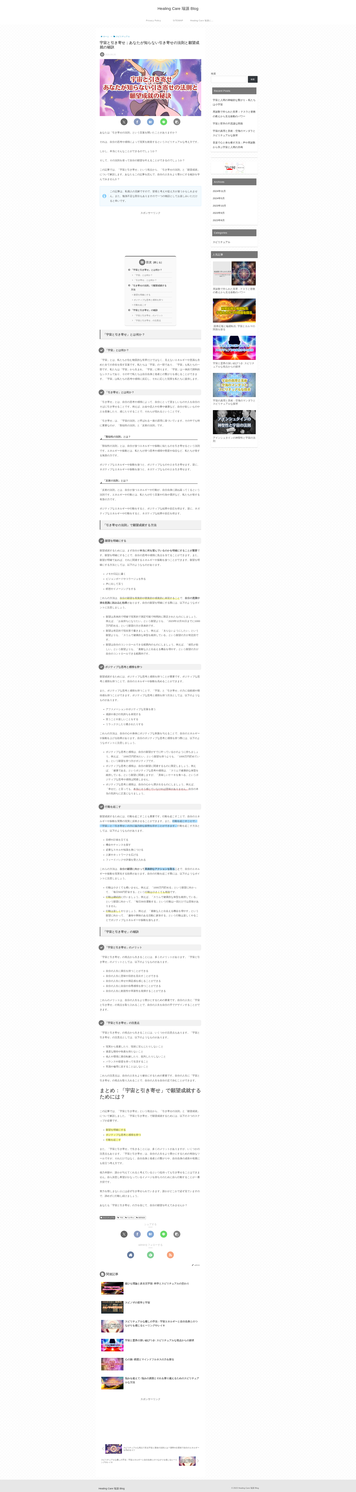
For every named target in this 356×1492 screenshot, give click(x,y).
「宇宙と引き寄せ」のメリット (148, 315)
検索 (213, 73)
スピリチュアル (108, 1218)
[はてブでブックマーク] (150, 121)
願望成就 (141, 1218)
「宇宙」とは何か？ (143, 275)
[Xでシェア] (124, 121)
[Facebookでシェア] (137, 121)
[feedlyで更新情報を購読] (150, 1254)
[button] (176, 121)
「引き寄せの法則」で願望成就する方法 (149, 287)
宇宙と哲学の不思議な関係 (228, 123)
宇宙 (121, 1218)
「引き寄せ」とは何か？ (145, 280)
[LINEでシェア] (163, 121)
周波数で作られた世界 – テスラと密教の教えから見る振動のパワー (234, 114)
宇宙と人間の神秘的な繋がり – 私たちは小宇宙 (234, 102)
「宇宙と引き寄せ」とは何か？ (146, 270)
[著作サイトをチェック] (130, 1254)
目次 (149, 262)
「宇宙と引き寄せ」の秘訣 (144, 310)
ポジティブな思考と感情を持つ (148, 300)
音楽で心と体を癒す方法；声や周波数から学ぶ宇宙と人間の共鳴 (234, 144)
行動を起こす (140, 305)
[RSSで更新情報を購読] (170, 1254)
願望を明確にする (142, 295)
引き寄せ (130, 1218)
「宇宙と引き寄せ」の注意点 (147, 320)
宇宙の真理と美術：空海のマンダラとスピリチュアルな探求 (234, 133)
